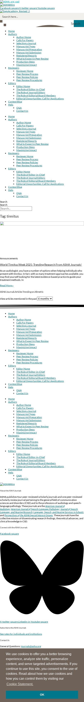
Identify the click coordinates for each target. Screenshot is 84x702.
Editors (12, 83)
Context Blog (15, 101)
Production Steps (25, 61)
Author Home (23, 37)
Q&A (19, 107)
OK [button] (42, 694)
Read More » (6, 285)
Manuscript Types (25, 46)
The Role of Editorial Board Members (36, 95)
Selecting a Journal (26, 43)
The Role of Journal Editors (30, 92)
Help (10, 104)
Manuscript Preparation (29, 49)
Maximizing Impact (26, 64)
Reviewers (13, 67)
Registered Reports (26, 55)
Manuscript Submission (28, 52)
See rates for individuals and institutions (21, 633)
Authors (12, 34)
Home (11, 31)
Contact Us (22, 110)
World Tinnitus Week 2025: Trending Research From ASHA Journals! (41, 264)
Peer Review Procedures (29, 80)
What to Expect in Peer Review (32, 58)
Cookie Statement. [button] (20, 684)
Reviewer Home (24, 70)
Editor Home (23, 86)
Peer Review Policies (27, 77)
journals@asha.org (31, 646)
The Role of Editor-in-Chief (30, 89)
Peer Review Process (27, 74)
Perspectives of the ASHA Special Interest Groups (28, 515)
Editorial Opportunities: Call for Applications (40, 98)
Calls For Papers (24, 40)
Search (3, 201)
